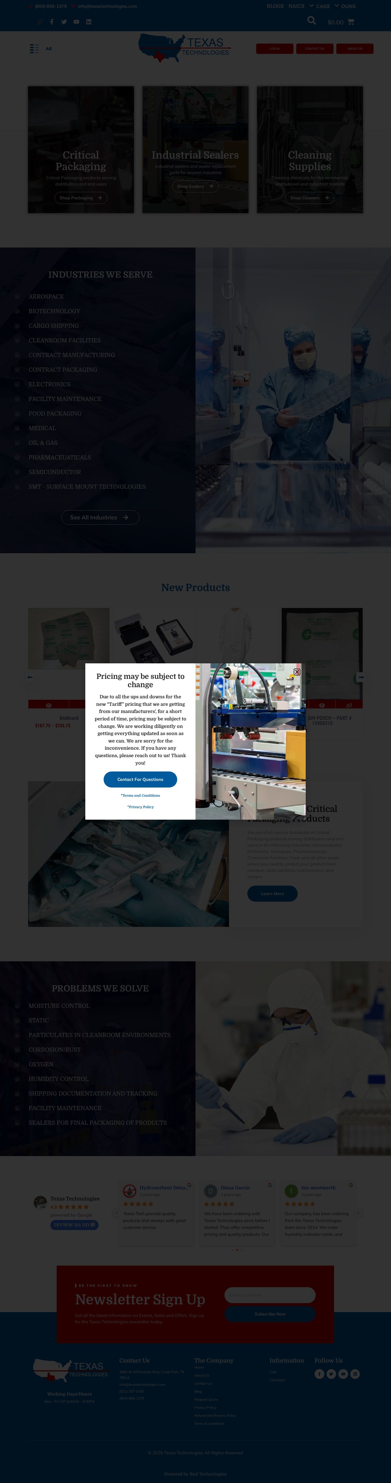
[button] (297, 672)
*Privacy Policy (140, 807)
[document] (195, 741)
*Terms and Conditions (140, 796)
